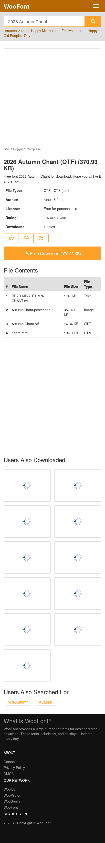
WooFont (16, 6)
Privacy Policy (14, 767)
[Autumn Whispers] (27, 593)
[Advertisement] (52, 397)
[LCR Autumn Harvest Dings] (27, 666)
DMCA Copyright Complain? (23, 149)
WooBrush (12, 801)
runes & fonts (54, 199)
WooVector (12, 795)
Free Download (55, 253)
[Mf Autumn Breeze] (27, 629)
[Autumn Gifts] (27, 485)
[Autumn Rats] (78, 521)
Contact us (12, 761)
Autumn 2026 (15, 30)
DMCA (9, 773)
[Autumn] (78, 557)
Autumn (45, 702)
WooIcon (10, 789)
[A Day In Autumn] (78, 629)
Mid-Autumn (18, 702)
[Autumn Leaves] (27, 521)
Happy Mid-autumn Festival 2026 (56, 30)
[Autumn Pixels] (78, 593)
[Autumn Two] (27, 557)
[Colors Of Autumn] (78, 485)
